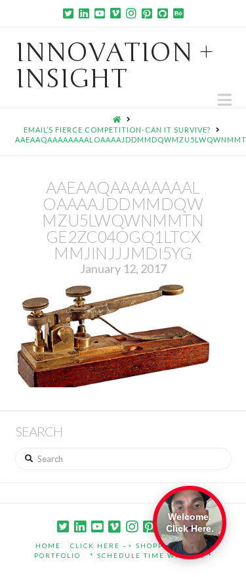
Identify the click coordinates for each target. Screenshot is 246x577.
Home (48, 545)
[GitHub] (163, 13)
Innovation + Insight (115, 65)
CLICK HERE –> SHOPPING (124, 545)
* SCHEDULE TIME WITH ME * (151, 555)
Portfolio (57, 555)
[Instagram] (131, 13)
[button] (225, 100)
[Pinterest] (147, 13)
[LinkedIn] (84, 13)
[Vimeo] (115, 13)
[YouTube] (100, 13)
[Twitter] (68, 13)
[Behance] (178, 13)
